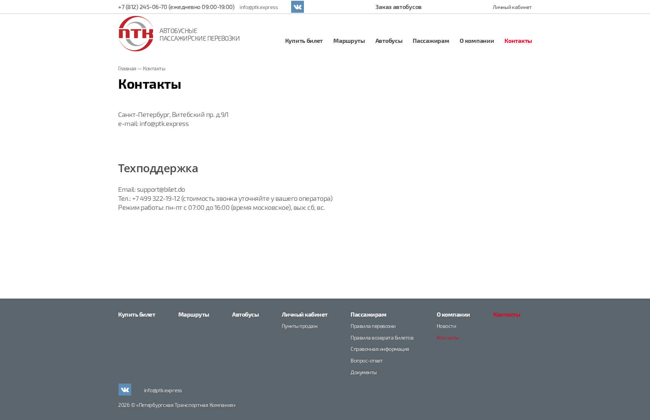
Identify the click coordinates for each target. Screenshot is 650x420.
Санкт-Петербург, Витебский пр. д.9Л (173, 114)
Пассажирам (431, 40)
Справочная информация (380, 349)
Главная (127, 68)
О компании (477, 40)
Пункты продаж (300, 326)
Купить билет (304, 40)
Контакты (518, 40)
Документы (364, 372)
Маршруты (349, 40)
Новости (446, 326)
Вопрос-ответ (367, 360)
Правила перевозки (373, 326)
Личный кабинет (512, 7)
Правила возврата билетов (382, 337)
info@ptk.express (259, 7)
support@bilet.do (161, 189)
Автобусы (388, 40)
